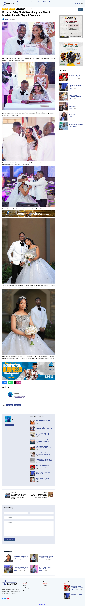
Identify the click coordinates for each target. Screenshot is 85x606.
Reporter (7, 19)
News (18, 1)
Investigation (31, 1)
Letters (44, 588)
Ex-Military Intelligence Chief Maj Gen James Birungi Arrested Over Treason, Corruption (39, 495)
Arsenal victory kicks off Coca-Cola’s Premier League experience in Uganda (44, 466)
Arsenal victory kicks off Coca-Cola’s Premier (74, 76)
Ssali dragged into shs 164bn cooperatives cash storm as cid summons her (21, 557)
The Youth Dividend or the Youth (75, 115)
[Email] (24, 397)
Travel (24, 590)
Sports (51, 1)
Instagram (19, 382)
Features (39, 1)
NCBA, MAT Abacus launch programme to (75, 105)
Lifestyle (12, 8)
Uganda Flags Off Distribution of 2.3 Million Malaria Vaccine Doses (44, 460)
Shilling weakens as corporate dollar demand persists (43, 479)
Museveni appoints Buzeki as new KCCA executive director (46, 557)
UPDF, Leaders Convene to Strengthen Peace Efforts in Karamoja (42, 434)
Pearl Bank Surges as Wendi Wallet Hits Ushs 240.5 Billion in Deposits (44, 427)
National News (20, 8)
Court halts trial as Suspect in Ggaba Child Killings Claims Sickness (43, 421)
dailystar (40, 559)
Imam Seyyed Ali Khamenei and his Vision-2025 (43, 472)
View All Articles (9, 425)
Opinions (45, 1)
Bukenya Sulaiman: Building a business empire (76, 125)
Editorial (45, 585)
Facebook (4, 382)
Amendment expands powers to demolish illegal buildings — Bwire (43, 453)
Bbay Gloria (10, 405)
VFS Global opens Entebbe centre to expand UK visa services (44, 440)
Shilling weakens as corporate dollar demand (75, 95)
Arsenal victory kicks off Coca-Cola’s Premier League (77, 587)
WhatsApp (10, 382)
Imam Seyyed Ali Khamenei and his (75, 86)
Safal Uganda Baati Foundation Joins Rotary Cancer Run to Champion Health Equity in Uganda (18, 496)
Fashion (24, 585)
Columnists (45, 587)
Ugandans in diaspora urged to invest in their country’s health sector (21, 568)
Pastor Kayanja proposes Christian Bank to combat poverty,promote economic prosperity (45, 568)
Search (80, 9)
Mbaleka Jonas (17, 405)
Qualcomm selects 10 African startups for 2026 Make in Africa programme (44, 447)
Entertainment (20, 4)
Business (24, 1)
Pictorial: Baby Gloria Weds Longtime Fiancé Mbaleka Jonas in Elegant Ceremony (26, 14)
